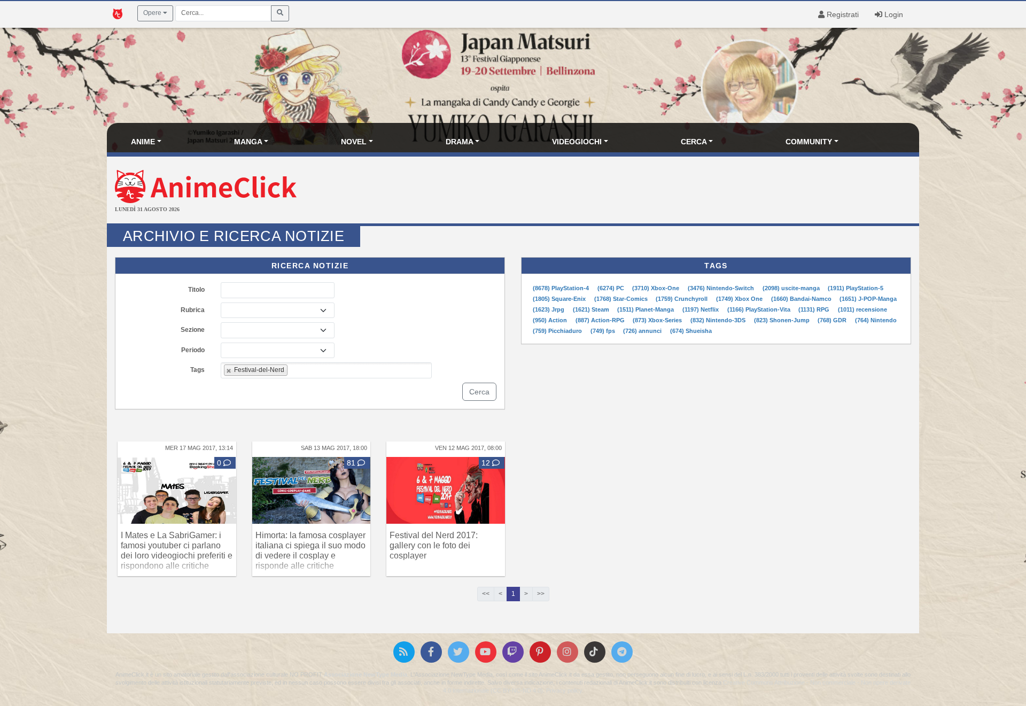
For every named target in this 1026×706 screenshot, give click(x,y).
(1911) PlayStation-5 (855, 288)
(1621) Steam (592, 309)
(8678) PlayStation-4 (561, 288)
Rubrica (193, 310)
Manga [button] (248, 141)
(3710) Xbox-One (656, 288)
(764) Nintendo (876, 320)
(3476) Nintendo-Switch (722, 288)
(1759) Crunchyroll (682, 299)
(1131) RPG (814, 309)
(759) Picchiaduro (558, 331)
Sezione (193, 329)
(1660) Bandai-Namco (802, 299)
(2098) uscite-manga (792, 288)
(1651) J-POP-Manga (868, 299)
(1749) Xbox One (740, 299)
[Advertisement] (648, 191)
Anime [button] (143, 141)
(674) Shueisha (691, 331)
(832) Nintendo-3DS (718, 320)
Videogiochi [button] (577, 141)
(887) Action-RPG (601, 320)
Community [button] (809, 141)
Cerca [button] (694, 141)
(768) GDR (833, 320)
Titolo (196, 289)
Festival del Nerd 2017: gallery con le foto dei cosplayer (434, 545)
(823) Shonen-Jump (782, 320)
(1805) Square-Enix (560, 299)
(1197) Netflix (701, 309)
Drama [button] (459, 141)
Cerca (479, 391)
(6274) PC (611, 288)
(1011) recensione (862, 309)
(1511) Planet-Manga (646, 309)
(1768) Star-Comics (621, 299)
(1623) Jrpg (549, 309)
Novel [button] (354, 141)
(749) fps (603, 331)
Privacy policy (564, 690)
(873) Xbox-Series (658, 320)
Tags (197, 370)
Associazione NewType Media (365, 674)
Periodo (193, 350)
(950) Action (551, 320)
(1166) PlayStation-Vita (759, 309)
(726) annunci (643, 331)
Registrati (842, 14)
